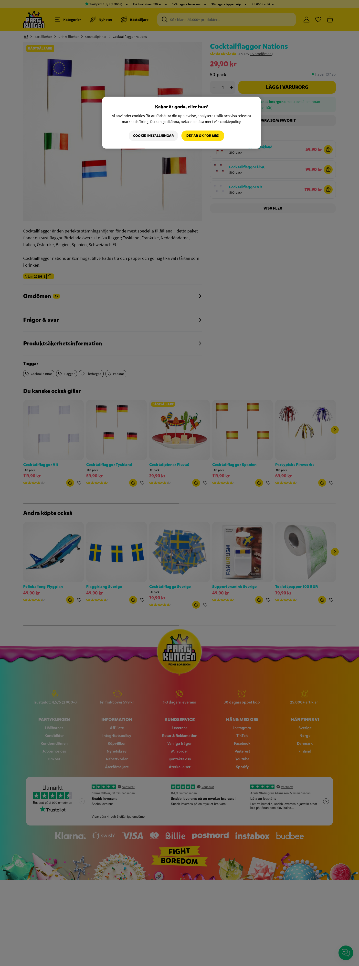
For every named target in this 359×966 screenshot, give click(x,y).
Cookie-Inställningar (153, 135)
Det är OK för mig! (202, 135)
